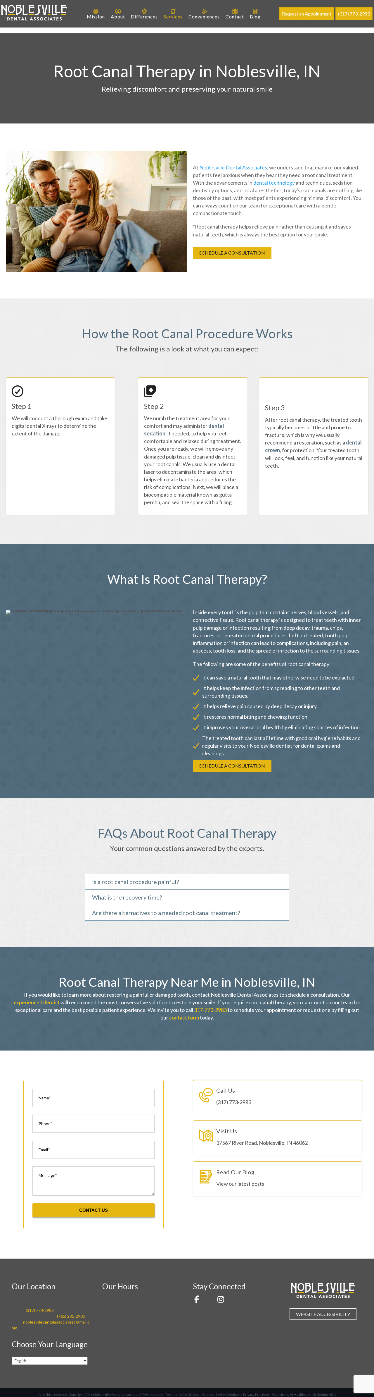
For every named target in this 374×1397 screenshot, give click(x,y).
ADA (332, 1394)
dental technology (274, 182)
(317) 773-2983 (40, 1310)
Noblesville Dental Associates (233, 167)
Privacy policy (152, 1394)
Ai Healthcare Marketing (309, 1394)
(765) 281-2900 (71, 1316)
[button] (232, 253)
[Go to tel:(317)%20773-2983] (277, 1097)
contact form (184, 1017)
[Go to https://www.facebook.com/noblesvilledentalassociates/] (196, 1299)
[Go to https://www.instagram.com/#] (220, 1299)
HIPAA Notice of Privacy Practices (244, 1394)
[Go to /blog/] (277, 1179)
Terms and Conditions (182, 1394)
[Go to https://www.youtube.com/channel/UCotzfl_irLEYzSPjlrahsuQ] (208, 1300)
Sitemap (209, 1394)
